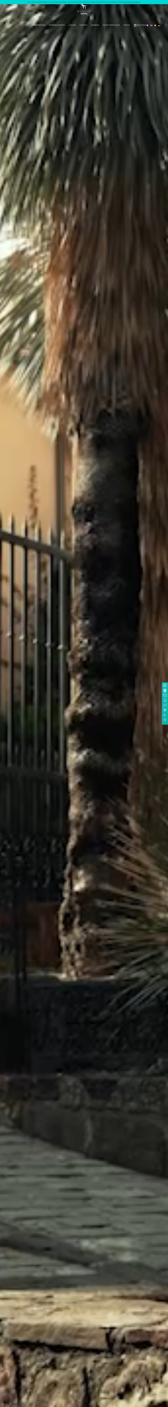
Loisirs (72, 25)
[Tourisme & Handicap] (165, 715)
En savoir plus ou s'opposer (131, 2)
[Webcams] (165, 690)
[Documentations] (165, 700)
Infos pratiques (111, 25)
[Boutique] (165, 710)
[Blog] (165, 705)
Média (126, 25)
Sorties (83, 25)
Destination (39, 25)
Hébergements (57, 25)
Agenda (95, 25)
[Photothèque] (165, 695)
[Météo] (165, 720)
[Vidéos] (165, 685)
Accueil (25, 25)
